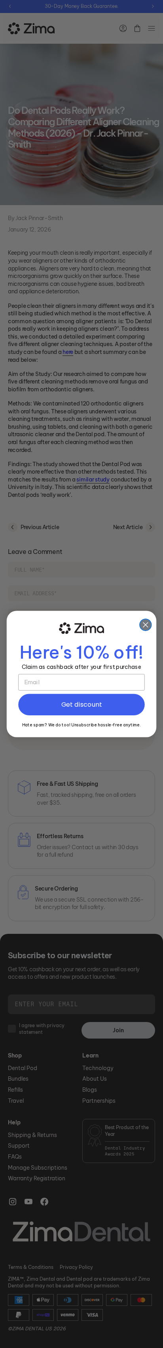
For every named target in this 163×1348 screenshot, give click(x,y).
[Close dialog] (145, 625)
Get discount (81, 704)
